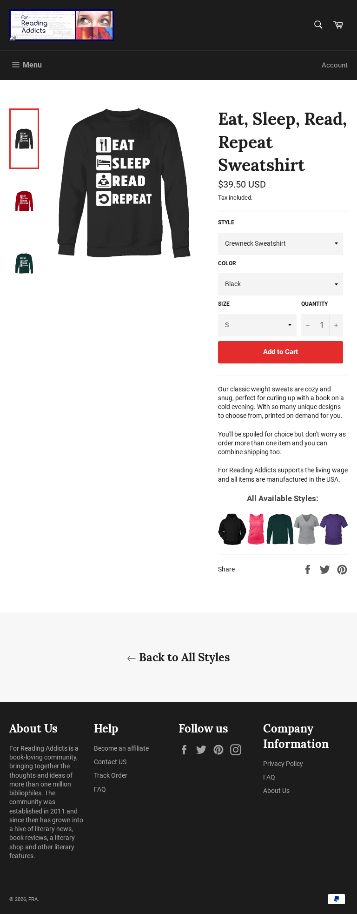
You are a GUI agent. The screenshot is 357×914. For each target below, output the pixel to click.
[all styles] (283, 529)
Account (335, 65)
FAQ (100, 789)
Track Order (110, 775)
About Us (276, 790)
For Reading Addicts (38, 748)
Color (227, 263)
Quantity (314, 304)
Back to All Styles (183, 657)
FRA (33, 899)
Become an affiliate (121, 748)
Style (226, 222)
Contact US (110, 762)
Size (224, 304)
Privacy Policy (283, 763)
